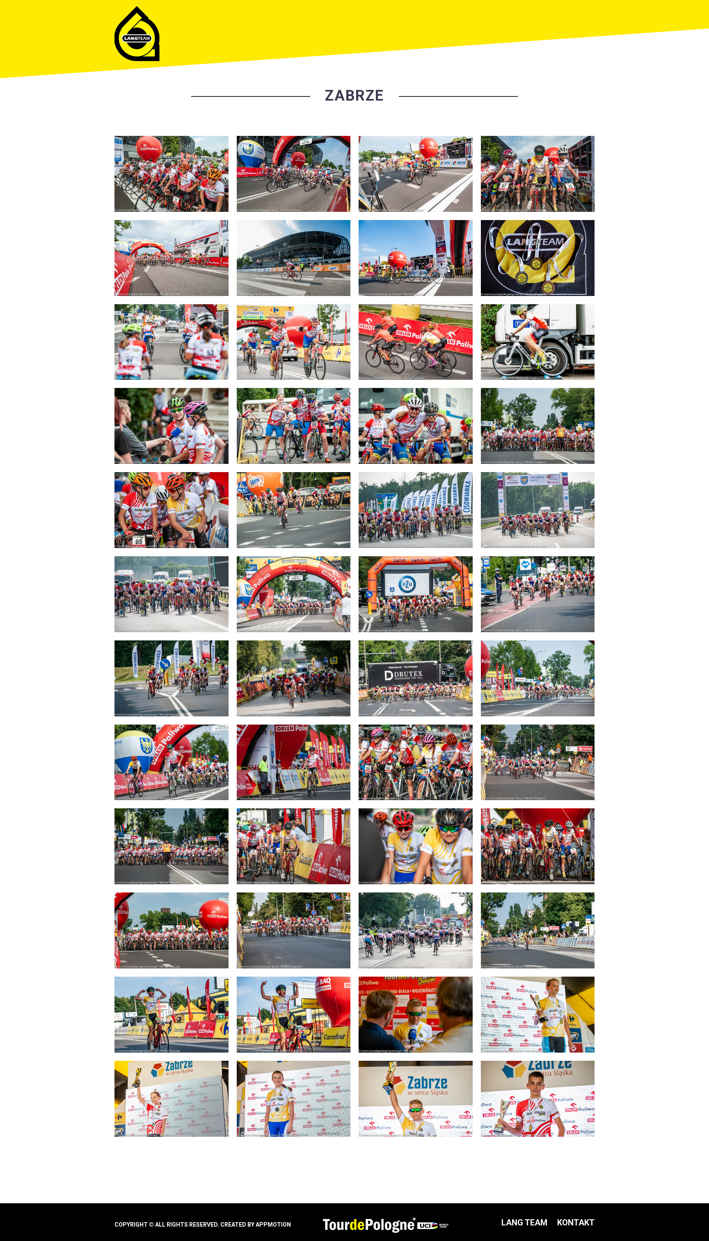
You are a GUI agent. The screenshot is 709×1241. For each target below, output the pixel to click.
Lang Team (524, 1222)
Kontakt (576, 1222)
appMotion (273, 1224)
